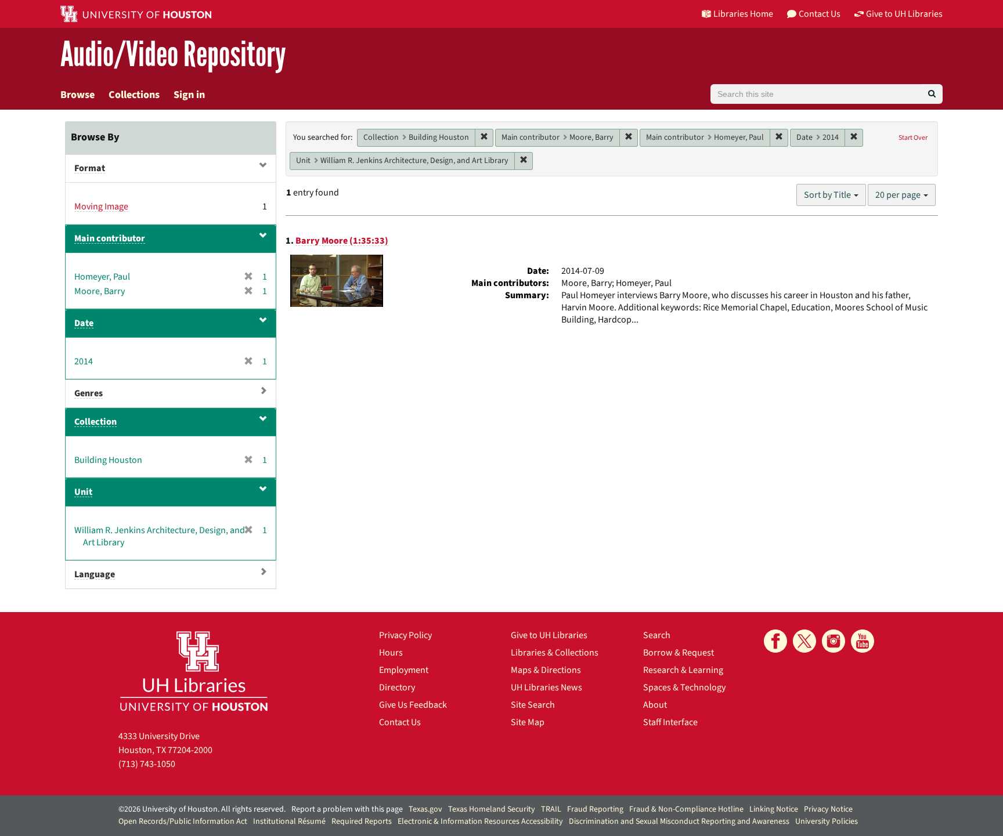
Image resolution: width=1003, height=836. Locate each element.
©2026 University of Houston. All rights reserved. (202, 809)
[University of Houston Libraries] (193, 671)
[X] (804, 641)
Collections (134, 95)
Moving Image (101, 206)
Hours (391, 652)
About (655, 705)
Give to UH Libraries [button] (904, 14)
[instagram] (833, 641)
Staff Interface (670, 722)
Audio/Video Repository (173, 55)
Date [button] (83, 323)
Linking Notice (773, 809)
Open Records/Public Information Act (182, 821)
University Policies (826, 821)
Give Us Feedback (413, 705)
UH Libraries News (546, 687)
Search (656, 635)
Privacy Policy (405, 635)
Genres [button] (88, 393)
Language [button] (94, 574)
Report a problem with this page (347, 809)
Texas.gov (425, 809)
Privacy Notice (828, 809)
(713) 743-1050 (146, 764)
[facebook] (775, 641)
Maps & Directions (546, 670)
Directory (397, 687)
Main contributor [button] (109, 238)
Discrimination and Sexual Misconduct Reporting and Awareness (679, 821)
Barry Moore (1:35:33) (341, 240)
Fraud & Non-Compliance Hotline (686, 809)
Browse (77, 95)
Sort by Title (828, 195)
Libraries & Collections (554, 652)
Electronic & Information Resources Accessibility (480, 821)
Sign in (189, 95)
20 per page (898, 195)
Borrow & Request (678, 652)
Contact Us (400, 722)
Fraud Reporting (595, 809)
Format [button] (89, 168)
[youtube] (862, 641)
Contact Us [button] (819, 14)
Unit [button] (83, 492)
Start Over (913, 138)
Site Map (527, 722)
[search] (932, 94)
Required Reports (361, 821)
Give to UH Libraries (549, 635)
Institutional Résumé (289, 821)
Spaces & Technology (684, 687)
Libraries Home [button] (743, 14)
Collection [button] (95, 421)
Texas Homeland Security (491, 809)
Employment (403, 670)
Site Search (533, 705)
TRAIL (551, 809)
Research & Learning (683, 670)
